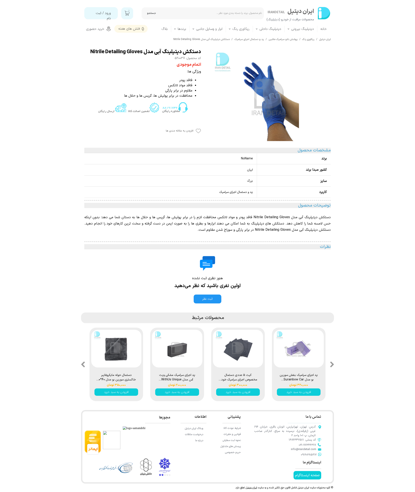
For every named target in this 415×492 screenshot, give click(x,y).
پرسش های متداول (230, 446)
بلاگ (164, 29)
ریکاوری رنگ (240, 29)
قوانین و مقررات (232, 434)
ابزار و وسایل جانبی (209, 29)
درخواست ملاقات (194, 434)
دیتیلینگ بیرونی (302, 29)
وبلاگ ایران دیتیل (194, 428)
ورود (108, 13)
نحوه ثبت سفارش (232, 440)
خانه (324, 29)
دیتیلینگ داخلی (270, 29)
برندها (182, 29)
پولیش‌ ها (174, 217)
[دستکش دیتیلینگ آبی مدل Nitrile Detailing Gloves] (269, 95)
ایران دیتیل (251, 488)
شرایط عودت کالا (232, 428)
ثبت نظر (207, 299)
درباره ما (199, 440)
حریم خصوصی (233, 452)
